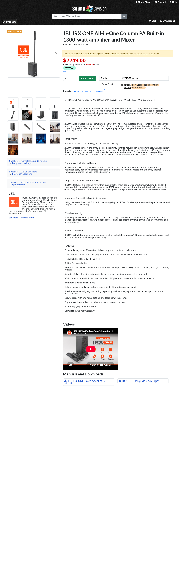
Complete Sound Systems (34, 160)
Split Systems (18, 184)
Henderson (125, 84)
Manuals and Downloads (93, 91)
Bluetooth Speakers (22, 173)
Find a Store (143, 2)
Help (174, 2)
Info (64, 71)
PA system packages (22, 163)
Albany (127, 87)
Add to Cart (88, 78)
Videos (77, 91)
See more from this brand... (22, 218)
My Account (168, 20)
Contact (161, 2)
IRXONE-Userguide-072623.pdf (140, 381)
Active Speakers (29, 171)
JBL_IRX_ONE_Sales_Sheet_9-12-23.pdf (85, 382)
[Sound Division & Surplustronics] (89, 8)
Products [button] (11, 21)
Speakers (13, 160)
